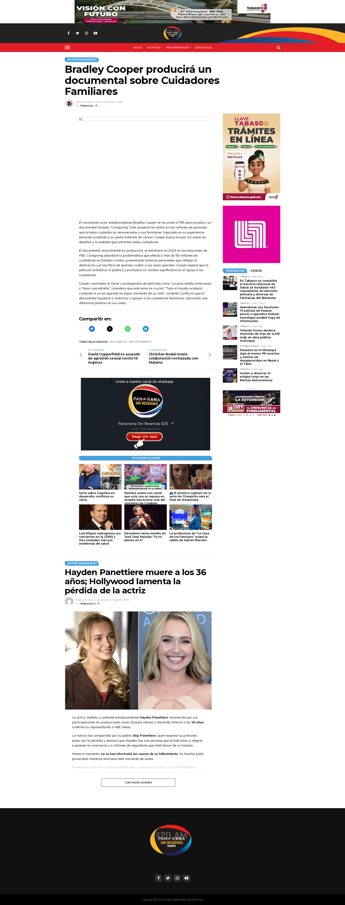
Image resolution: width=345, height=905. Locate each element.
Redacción (86, 105)
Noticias (153, 47)
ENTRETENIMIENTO (141, 342)
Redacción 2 (88, 603)
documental (119, 342)
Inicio (137, 47)
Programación (177, 47)
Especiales (203, 47)
